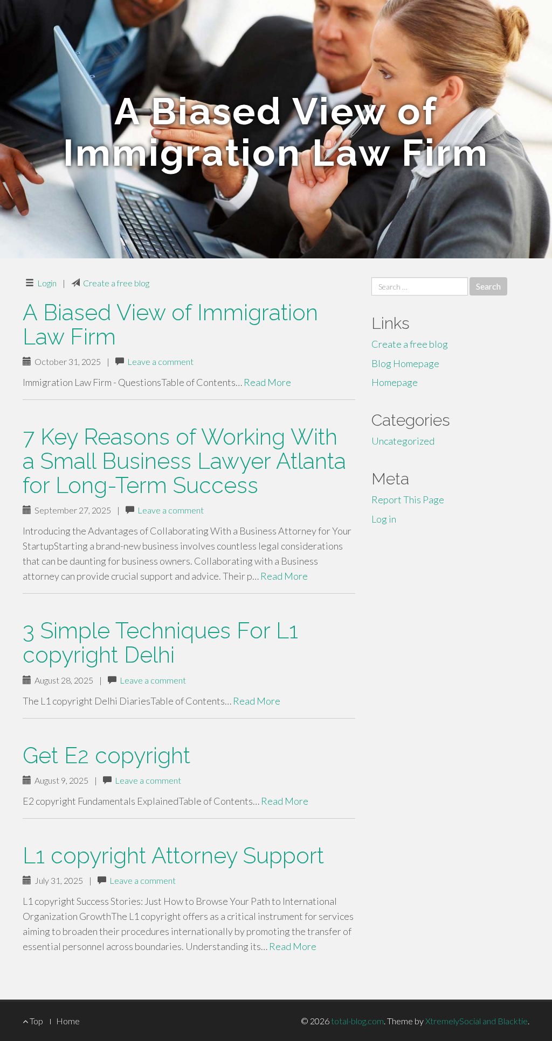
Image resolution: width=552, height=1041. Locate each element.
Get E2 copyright (106, 755)
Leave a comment (160, 361)
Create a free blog (116, 283)
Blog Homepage (405, 363)
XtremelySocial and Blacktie (476, 1021)
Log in (383, 519)
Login (47, 283)
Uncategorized (402, 441)
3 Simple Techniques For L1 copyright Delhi (160, 642)
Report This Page (407, 499)
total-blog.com (357, 1021)
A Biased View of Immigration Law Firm (170, 324)
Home (68, 1021)
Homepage (394, 382)
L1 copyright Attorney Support (173, 855)
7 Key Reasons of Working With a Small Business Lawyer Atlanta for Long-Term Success (184, 461)
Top (35, 1021)
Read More (267, 382)
